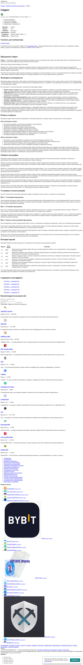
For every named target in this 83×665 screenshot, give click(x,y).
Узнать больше (48, 661)
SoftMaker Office (5, 336)
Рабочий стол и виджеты (11, 475)
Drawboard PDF (5, 424)
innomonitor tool (56, 645)
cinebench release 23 (67, 645)
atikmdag (34, 645)
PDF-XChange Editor (7, 349)
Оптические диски (9, 471)
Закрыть (75, 660)
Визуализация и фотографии (12, 462)
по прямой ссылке (32, 46)
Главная (3, 6)
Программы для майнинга (11, 481)
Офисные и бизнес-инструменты (15, 6)
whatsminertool (5, 645)
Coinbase (3, 374)
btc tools (23, 645)
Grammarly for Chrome (7, 387)
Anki (2, 361)
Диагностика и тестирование (12, 464)
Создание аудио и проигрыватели (13, 478)
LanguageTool (5, 399)
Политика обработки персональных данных (50, 650)
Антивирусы (7, 458)
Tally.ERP (3, 324)
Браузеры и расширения (10, 461)
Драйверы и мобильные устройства (14, 465)
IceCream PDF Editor (7, 437)
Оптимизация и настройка (11, 470)
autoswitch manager (13, 647)
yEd (2, 412)
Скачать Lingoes (5, 43)
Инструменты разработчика (11, 467)
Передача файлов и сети (10, 474)
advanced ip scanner (14, 645)
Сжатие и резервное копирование (13, 477)
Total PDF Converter (6, 311)
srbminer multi (47, 645)
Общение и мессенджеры (11, 468)
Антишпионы (8, 459)
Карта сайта (66, 650)
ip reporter (28, 645)
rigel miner (40, 645)
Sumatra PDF (4, 449)
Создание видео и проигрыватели (13, 480)
